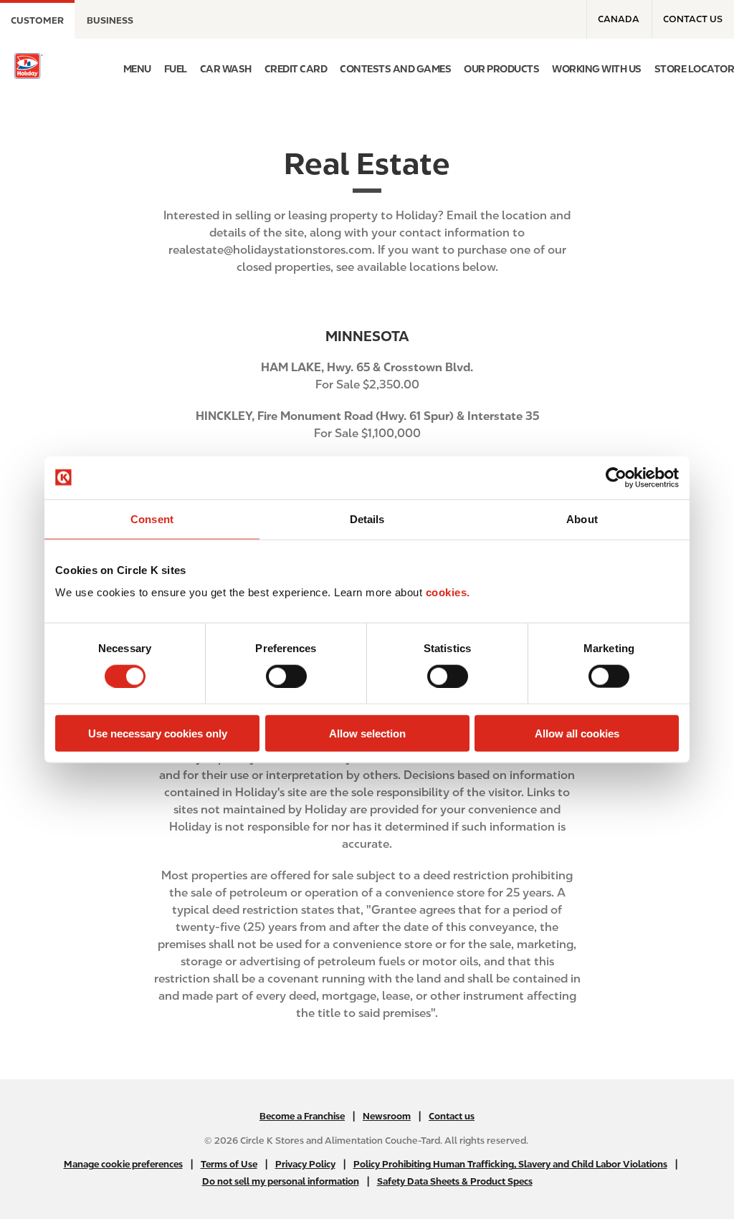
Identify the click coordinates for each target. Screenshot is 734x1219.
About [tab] (582, 518)
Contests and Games (395, 69)
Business (110, 20)
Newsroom (387, 1116)
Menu (137, 69)
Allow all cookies (577, 733)
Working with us (597, 69)
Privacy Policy (305, 1164)
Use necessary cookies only (157, 733)
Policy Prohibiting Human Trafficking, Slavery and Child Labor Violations (510, 1164)
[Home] (28, 66)
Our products (501, 69)
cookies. (448, 592)
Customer (37, 20)
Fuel (175, 69)
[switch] (286, 675)
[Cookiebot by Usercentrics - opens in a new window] (616, 477)
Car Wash (226, 69)
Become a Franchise (302, 1116)
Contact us (693, 19)
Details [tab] (367, 518)
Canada (618, 19)
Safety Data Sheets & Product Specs (455, 1181)
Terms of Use (229, 1164)
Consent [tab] (151, 518)
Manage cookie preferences (123, 1164)
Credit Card (296, 69)
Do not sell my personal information (280, 1181)
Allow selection (367, 733)
